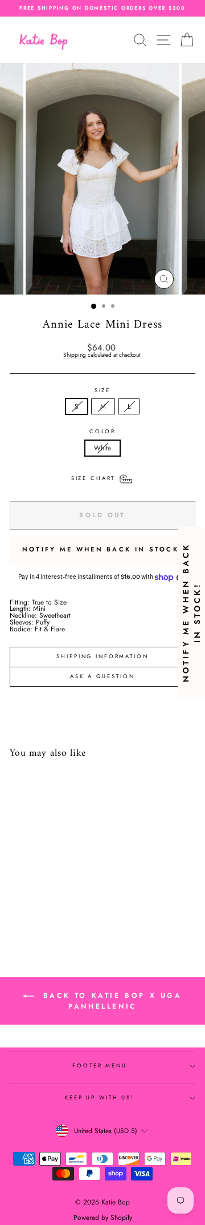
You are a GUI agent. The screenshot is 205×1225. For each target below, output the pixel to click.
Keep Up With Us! (99, 1098)
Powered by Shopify (102, 1217)
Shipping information (102, 656)
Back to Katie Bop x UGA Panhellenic (110, 1001)
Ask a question (102, 676)
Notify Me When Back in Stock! (102, 549)
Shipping (74, 355)
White (102, 448)
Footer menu (99, 1066)
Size (102, 391)
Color (102, 432)
